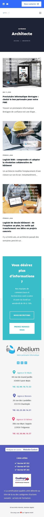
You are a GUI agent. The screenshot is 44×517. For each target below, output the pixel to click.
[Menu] (40, 13)
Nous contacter (30, 4)
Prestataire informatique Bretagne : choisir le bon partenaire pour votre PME (21, 100)
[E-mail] (7, 4)
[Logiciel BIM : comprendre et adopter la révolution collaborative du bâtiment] (22, 135)
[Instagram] (22, 362)
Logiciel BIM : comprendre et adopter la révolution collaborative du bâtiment (21, 163)
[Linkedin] (18, 362)
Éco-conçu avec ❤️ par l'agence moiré (22, 512)
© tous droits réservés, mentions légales (22, 507)
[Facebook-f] (25, 362)
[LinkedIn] (4, 4)
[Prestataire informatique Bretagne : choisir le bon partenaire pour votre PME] (22, 72)
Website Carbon (30, 449)
